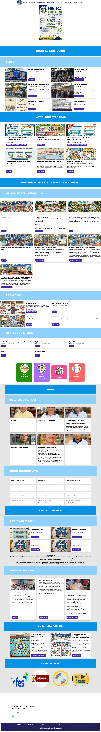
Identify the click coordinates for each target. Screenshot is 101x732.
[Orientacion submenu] (71, 2)
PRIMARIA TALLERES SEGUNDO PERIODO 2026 (77, 144)
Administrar (80, 725)
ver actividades (40, 171)
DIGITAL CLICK (56, 324)
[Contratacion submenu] (45, 2)
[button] (41, 24)
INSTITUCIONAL (32, 108)
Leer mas (4, 230)
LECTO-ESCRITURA (40, 260)
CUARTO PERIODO (76, 549)
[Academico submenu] (55, 2)
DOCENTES (15, 617)
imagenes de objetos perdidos (38, 655)
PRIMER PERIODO (35, 536)
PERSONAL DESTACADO (72, 617)
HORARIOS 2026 (40, 144)
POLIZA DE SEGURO (79, 108)
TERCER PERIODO (35, 549)
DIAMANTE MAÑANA (79, 79)
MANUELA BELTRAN (79, 96)
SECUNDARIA (31, 79)
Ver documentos (76, 655)
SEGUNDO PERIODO (77, 536)
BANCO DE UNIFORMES (31, 311)
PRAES (71, 230)
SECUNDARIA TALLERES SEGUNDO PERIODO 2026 (16, 144)
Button (54, 311)
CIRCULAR (9, 171)
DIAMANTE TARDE (32, 96)
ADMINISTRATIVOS (44, 617)
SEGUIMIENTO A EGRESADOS (75, 260)
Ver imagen (70, 171)
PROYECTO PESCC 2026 (7, 287)
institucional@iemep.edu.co (44, 725)
